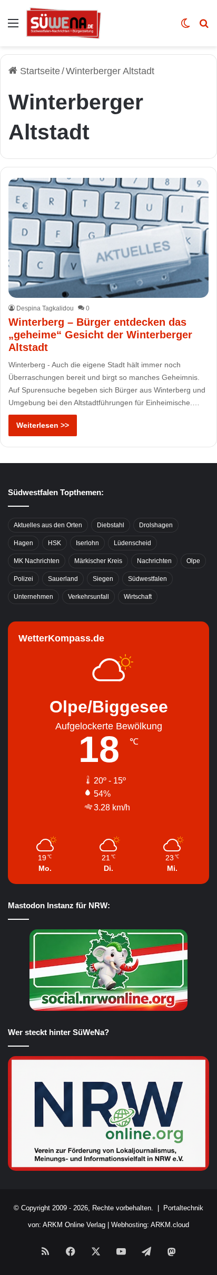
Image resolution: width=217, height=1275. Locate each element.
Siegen (103, 579)
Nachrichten (154, 561)
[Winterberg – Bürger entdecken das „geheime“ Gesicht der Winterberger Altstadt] (108, 238)
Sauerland (63, 579)
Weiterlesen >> (42, 425)
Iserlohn (87, 543)
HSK (54, 543)
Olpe (193, 561)
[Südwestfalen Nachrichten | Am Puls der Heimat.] (63, 23)
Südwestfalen (147, 579)
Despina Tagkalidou (45, 308)
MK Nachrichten (37, 561)
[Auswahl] (13, 27)
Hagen (23, 543)
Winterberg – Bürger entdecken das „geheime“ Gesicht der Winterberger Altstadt (100, 334)
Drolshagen (156, 525)
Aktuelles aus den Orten (48, 525)
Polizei (23, 579)
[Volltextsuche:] (204, 27)
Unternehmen (33, 596)
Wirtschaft (138, 596)
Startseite (38, 71)
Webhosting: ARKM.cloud (150, 1225)
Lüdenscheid (132, 543)
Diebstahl (110, 525)
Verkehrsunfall (88, 596)
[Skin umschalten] (185, 27)
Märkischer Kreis (98, 561)
